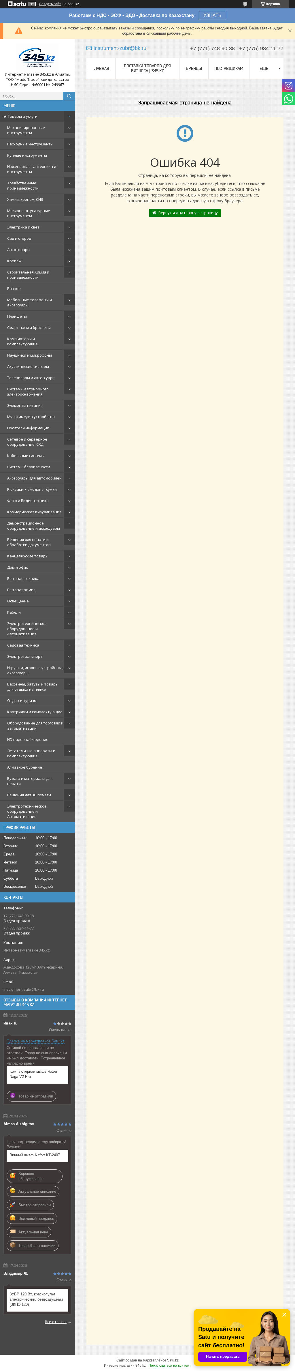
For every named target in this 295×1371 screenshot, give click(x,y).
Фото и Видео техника (28, 500)
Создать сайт (50, 4)
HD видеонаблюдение (27, 739)
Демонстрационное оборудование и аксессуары (33, 525)
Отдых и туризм (22, 700)
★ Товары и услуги (20, 116)
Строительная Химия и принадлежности (28, 274)
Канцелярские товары (27, 556)
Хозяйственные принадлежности (23, 185)
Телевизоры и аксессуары (31, 377)
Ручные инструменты (27, 155)
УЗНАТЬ (212, 15)
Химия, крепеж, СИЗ (25, 199)
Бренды (194, 68)
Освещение (18, 601)
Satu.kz (173, 1360)
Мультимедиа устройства (31, 416)
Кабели (14, 612)
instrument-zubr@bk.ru (23, 989)
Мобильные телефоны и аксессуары (29, 302)
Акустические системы (28, 366)
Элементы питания (25, 405)
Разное (14, 288)
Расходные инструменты (30, 144)
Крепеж (14, 260)
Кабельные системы (26, 455)
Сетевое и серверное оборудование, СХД (27, 442)
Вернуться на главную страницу (188, 212)
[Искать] (69, 96)
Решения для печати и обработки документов (29, 542)
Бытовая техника (23, 578)
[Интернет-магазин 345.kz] (37, 57)
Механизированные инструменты (26, 130)
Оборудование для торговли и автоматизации (35, 725)
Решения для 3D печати (29, 794)
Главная (100, 68)
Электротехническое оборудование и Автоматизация (27, 628)
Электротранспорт (24, 656)
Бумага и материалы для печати (29, 781)
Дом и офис (17, 567)
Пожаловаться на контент (169, 1365)
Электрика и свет (23, 227)
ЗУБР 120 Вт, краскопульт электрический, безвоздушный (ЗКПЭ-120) (36, 1299)
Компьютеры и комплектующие (22, 341)
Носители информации (28, 427)
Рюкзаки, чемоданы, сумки (32, 489)
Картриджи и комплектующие (35, 711)
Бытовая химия (21, 589)
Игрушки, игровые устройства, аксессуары (35, 670)
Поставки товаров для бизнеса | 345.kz (147, 68)
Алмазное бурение (24, 767)
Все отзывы (56, 1321)
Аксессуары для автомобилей (34, 478)
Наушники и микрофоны (29, 355)
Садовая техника (23, 645)
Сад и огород (19, 238)
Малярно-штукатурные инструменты (28, 213)
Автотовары (18, 249)
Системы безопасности (28, 466)
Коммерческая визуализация (34, 511)
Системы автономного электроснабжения (28, 391)
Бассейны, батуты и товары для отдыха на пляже (32, 686)
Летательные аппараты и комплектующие (31, 753)
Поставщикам (228, 68)
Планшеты (17, 316)
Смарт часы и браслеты (29, 327)
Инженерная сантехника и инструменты (31, 169)
